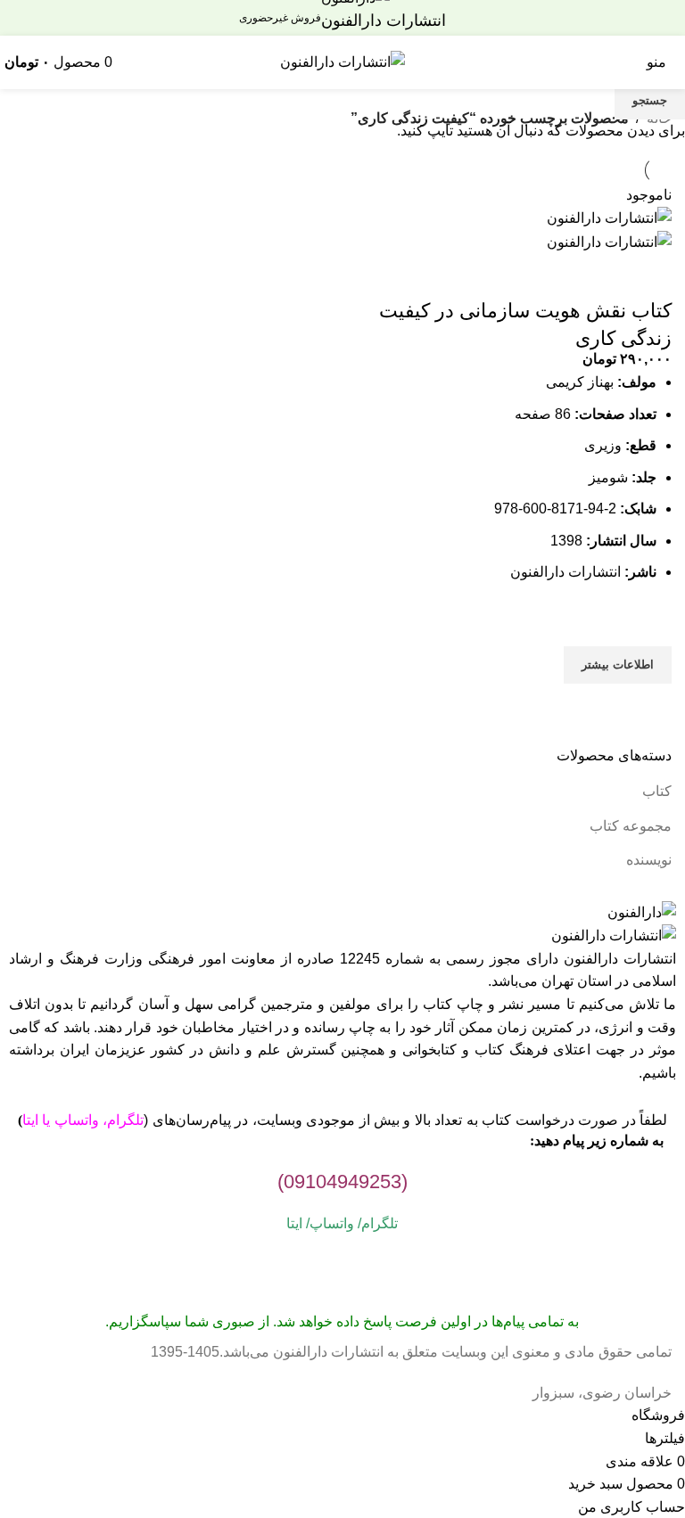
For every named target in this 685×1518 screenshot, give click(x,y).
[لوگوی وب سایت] (342, 61)
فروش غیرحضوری (280, 18)
